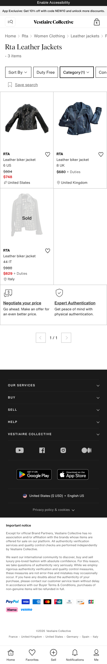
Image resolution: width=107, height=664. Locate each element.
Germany (72, 637)
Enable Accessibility (53, 2)
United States (54, 637)
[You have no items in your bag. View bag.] (96, 21)
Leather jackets (85, 36)
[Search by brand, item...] (10, 22)
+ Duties (73, 171)
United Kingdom (31, 637)
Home (10, 36)
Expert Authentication (75, 303)
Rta (25, 36)
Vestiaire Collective (30, 434)
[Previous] (41, 338)
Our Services (21, 385)
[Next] (66, 338)
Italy (95, 637)
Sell (12, 410)
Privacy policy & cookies (51, 509)
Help (12, 422)
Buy (11, 398)
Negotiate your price (22, 303)
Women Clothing (49, 36)
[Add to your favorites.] (48, 154)
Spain (85, 637)
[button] (96, 21)
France (13, 637)
